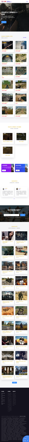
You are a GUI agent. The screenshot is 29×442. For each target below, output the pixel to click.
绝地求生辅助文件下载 (4, 439)
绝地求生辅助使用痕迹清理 (16, 418)
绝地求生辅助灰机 (10, 438)
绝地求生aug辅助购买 (3, 420)
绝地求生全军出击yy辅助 (23, 429)
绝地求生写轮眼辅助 (3, 421)
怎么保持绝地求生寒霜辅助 (4, 419)
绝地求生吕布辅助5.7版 (4, 438)
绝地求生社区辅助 (13, 434)
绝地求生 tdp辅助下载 (8, 433)
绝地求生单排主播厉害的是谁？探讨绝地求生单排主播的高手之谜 (7, 377)
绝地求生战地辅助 (5, 49)
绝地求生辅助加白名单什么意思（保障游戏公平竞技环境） (21, 242)
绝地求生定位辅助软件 (21, 419)
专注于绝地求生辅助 (9, 420)
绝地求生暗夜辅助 (24, 433)
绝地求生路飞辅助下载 (4, 432)
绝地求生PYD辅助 (5, 89)
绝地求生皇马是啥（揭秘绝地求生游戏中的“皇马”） (7, 272)
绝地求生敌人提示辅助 (18, 433)
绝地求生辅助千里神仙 (16, 423)
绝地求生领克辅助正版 (9, 421)
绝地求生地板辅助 (8, 434)
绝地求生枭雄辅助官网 (4, 423)
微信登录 (18, 170)
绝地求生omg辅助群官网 (21, 420)
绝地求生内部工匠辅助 (19, 62)
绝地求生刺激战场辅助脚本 (10, 429)
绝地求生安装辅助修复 (10, 423)
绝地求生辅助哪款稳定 (4, 422)
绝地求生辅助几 (3, 433)
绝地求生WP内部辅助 (19, 102)
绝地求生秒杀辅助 (18, 434)
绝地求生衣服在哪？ (19, 376)
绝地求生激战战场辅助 (19, 422)
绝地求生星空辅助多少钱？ (20, 256)
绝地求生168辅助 (15, 439)
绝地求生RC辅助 (4, 62)
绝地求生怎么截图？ (19, 331)
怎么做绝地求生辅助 (22, 418)
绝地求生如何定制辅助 (4, 428)
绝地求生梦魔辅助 (3, 434)
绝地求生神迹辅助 (5, 102)
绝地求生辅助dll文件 (23, 434)
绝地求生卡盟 (21, 416)
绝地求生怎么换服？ (19, 271)
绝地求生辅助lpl (13, 433)
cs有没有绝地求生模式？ (20, 301)
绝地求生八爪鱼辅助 (18, 49)
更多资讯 (14, 382)
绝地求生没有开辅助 (15, 420)
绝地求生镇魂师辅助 (3, 430)
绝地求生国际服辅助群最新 (16, 432)
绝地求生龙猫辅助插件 (4, 418)
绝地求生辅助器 (16, 419)
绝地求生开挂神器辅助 (10, 432)
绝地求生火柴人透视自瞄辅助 (22, 423)
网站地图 (24, 416)
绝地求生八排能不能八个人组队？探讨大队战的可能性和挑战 (7, 332)
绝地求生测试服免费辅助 (16, 421)
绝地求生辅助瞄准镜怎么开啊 (4, 440)
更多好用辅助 (24, 37)
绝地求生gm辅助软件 (3, 429)
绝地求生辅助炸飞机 (9, 439)
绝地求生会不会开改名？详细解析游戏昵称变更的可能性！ (7, 302)
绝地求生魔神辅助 (18, 89)
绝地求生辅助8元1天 (20, 439)
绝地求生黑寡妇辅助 (16, 429)
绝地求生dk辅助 (14, 422)
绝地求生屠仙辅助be (3, 431)
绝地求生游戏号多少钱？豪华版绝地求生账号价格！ (7, 257)
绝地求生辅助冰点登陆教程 (16, 430)
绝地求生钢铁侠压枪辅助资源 (10, 428)
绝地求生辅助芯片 (9, 422)
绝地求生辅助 (6, 1)
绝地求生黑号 (3, 399)
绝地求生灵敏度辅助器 (15, 431)
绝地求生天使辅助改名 (17, 428)
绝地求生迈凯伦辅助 (21, 431)
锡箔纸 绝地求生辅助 (9, 430)
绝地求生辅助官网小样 (23, 428)
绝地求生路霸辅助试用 (11, 419)
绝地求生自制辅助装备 (9, 431)
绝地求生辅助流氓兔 (20, 438)
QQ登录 (4, 170)
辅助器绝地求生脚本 (15, 438)
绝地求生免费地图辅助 (23, 432)
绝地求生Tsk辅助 (18, 75)
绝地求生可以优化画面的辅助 (22, 421)
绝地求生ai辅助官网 (9, 418)
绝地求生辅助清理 (22, 430)
